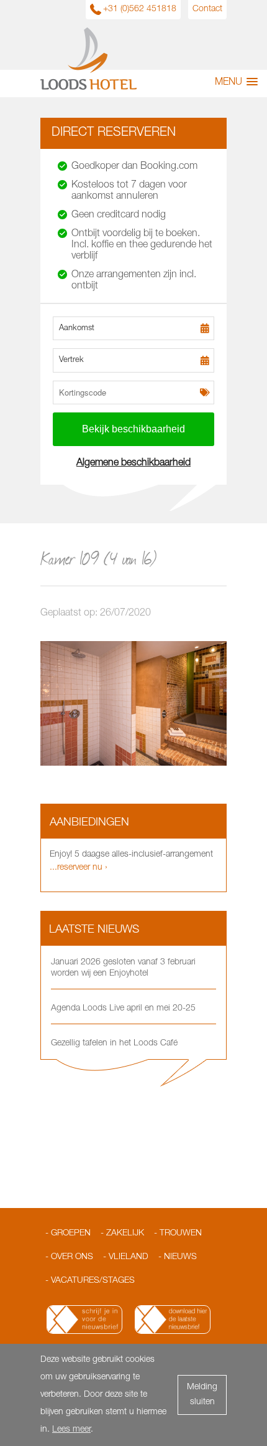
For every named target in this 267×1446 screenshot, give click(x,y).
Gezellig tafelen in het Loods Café (114, 1043)
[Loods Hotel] (88, 88)
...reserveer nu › (78, 867)
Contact (207, 9)
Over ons (72, 1257)
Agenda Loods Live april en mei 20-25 (123, 1008)
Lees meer (71, 1429)
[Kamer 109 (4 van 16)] (133, 764)
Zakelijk (125, 1233)
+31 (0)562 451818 (139, 9)
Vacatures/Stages (93, 1281)
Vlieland (128, 1257)
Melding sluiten (202, 1395)
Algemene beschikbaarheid (133, 464)
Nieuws (180, 1257)
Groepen (71, 1233)
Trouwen (181, 1233)
